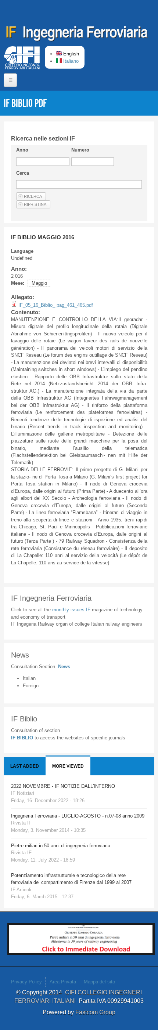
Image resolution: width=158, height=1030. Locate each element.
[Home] (77, 35)
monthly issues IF (72, 609)
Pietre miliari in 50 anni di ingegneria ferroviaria (60, 845)
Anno (22, 150)
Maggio (39, 283)
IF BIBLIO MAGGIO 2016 (42, 237)
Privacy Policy (26, 981)
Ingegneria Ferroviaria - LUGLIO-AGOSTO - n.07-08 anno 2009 (77, 816)
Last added (24, 766)
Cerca (22, 173)
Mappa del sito (99, 981)
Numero (80, 150)
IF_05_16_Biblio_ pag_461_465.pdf (55, 305)
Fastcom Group (95, 1012)
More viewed (68, 766)
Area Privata (63, 981)
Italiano (70, 61)
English (70, 54)
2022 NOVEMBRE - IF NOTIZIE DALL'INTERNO (63, 786)
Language (22, 251)
